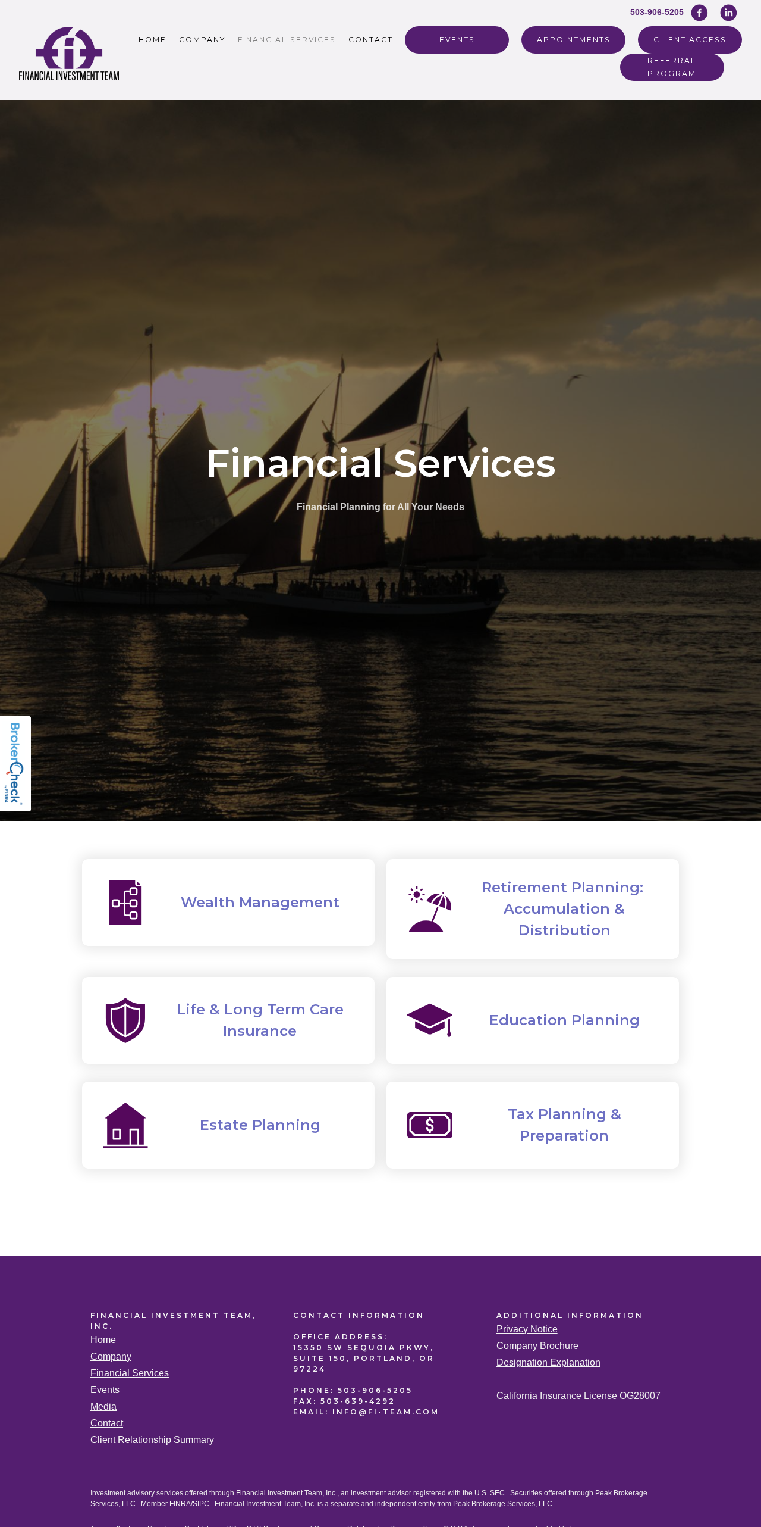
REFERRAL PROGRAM (671, 66)
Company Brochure (537, 1346)
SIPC (201, 1504)
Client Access (690, 39)
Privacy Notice (527, 1329)
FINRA (180, 1504)
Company (202, 39)
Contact (370, 39)
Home (152, 39)
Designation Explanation (548, 1362)
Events (457, 39)
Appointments (574, 39)
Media (103, 1406)
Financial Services (287, 39)
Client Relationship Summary (152, 1440)
